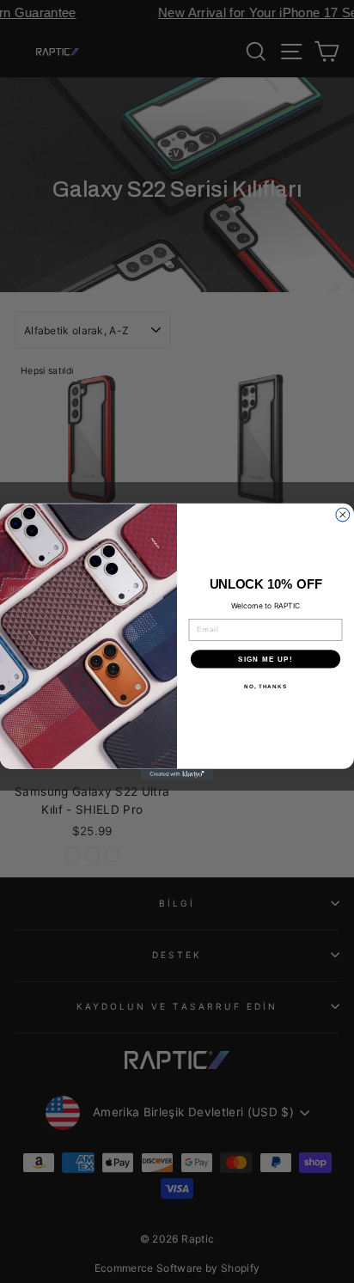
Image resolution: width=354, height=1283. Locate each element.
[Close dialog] (343, 515)
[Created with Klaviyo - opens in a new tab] (177, 774)
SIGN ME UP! (265, 659)
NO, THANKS (265, 686)
